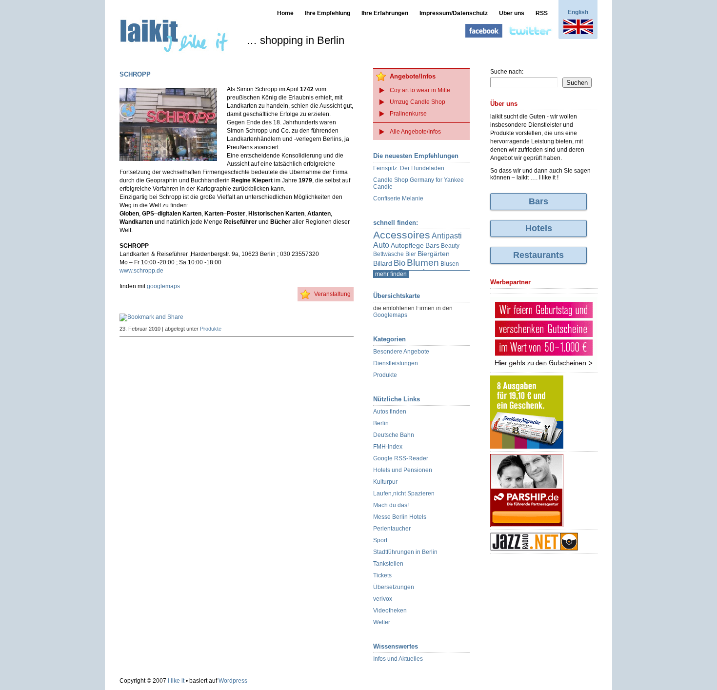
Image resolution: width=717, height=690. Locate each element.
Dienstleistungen (395, 363)
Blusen (449, 263)
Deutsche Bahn (393, 435)
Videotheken (390, 610)
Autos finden (389, 411)
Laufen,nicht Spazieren (404, 493)
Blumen (423, 262)
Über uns (511, 13)
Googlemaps (390, 315)
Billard (382, 263)
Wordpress (233, 680)
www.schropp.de (141, 270)
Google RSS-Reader (400, 458)
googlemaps (163, 286)
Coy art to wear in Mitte (420, 90)
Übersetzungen (393, 587)
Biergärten (434, 253)
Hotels (538, 228)
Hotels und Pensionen (402, 470)
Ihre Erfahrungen (384, 13)
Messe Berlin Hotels (399, 516)
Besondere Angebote (401, 351)
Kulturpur (385, 481)
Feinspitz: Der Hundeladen (408, 168)
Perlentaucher (392, 528)
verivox (382, 598)
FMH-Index (387, 446)
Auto (381, 245)
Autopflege (407, 245)
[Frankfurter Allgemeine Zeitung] (544, 412)
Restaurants (538, 255)
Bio (399, 263)
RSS (542, 13)
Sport (380, 540)
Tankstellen (388, 563)
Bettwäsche (388, 254)
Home (285, 13)
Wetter (381, 622)
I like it (176, 680)
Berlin (381, 423)
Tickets (382, 575)
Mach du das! (391, 505)
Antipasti (447, 236)
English (578, 12)
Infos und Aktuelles (398, 658)
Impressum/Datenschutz (453, 13)
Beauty (450, 245)
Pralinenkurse (408, 113)
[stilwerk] (544, 334)
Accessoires (401, 234)
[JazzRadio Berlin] (544, 541)
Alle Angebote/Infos (415, 131)
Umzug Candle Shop (417, 102)
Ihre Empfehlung (327, 13)
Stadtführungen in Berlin (405, 552)
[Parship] (544, 491)
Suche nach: (506, 71)
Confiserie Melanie (398, 198)
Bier (410, 254)
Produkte (210, 329)
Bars (432, 245)
